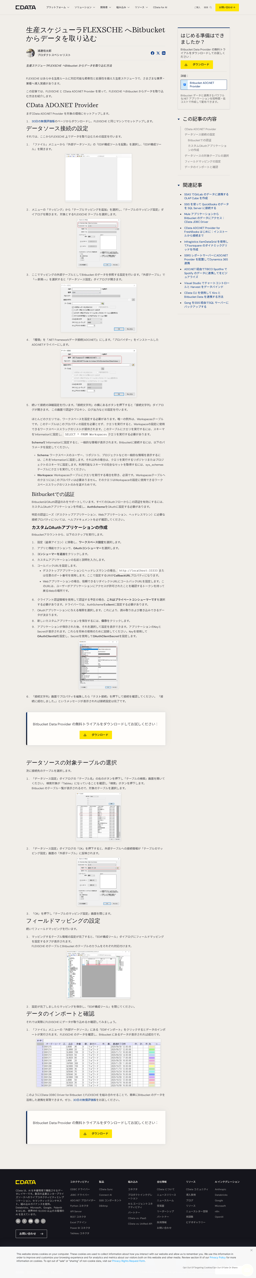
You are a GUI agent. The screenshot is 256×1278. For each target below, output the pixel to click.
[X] (24, 1221)
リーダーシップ (165, 1211)
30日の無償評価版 (43, 121)
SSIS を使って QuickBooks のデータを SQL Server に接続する (206, 206)
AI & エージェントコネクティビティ (140, 1205)
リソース (191, 1205)
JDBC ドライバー (79, 1194)
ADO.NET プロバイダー (83, 1200)
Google (219, 1200)
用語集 (189, 1216)
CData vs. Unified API (140, 1223)
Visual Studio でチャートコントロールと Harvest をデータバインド (207, 285)
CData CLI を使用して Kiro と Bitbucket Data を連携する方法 (203, 294)
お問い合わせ (226, 7)
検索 (206, 7)
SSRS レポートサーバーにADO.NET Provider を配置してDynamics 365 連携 (206, 259)
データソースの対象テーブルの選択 (207, 156)
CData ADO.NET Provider (200, 129)
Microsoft (220, 1205)
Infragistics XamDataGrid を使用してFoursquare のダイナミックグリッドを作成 (206, 245)
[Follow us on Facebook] (152, 53)
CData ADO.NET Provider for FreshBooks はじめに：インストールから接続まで (206, 232)
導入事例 (191, 1194)
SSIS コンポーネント (110, 1200)
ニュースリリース (166, 1194)
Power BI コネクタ (80, 1227)
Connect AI (105, 1194)
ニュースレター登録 (197, 1211)
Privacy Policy (218, 1257)
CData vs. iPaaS (137, 1218)
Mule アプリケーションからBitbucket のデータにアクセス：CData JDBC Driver (204, 218)
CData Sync (106, 1189)
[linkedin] (18, 1221)
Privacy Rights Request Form (128, 1260)
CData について (166, 1189)
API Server (76, 1211)
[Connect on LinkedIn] (163, 53)
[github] (36, 1221)
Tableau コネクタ (79, 1233)
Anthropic (220, 1189)
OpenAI (219, 1216)
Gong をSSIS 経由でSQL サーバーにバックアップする (206, 304)
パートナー (134, 1212)
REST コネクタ (78, 1216)
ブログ (189, 1200)
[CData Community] (43, 1221)
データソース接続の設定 (200, 135)
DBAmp (103, 1205)
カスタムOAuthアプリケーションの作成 (207, 148)
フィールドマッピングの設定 (203, 161)
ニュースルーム (165, 1200)
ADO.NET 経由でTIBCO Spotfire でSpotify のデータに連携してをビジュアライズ (205, 273)
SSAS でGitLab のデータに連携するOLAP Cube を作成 (206, 196)
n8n (217, 1211)
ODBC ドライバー (80, 1189)
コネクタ (133, 1189)
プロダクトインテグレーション (140, 1196)
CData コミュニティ (197, 1189)
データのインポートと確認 (201, 167)
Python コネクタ (79, 1205)
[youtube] (30, 1221)
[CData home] (28, 7)
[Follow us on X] (158, 53)
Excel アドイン (78, 1222)
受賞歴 (160, 1205)
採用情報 (162, 1222)
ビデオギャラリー (195, 1222)
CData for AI (160, 7)
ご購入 (197, 7)
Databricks (221, 1194)
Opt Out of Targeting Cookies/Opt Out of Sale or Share (210, 1267)
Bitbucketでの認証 (199, 140)
